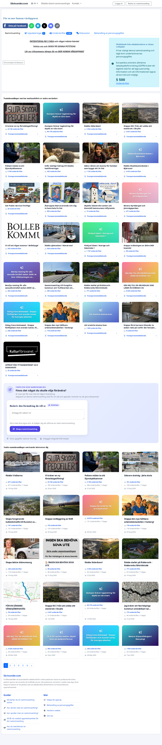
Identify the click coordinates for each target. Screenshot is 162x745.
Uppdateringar (35, 33)
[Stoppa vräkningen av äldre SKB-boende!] (140, 240)
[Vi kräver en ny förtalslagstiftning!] (22, 120)
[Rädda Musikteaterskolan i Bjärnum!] (140, 161)
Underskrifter (61, 33)
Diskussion (84, 33)
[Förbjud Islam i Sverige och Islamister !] (101, 240)
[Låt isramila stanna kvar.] (101, 319)
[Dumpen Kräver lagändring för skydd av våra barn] (61, 121)
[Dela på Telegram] (38, 25)
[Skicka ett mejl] (50, 25)
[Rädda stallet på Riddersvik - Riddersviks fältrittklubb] (101, 280)
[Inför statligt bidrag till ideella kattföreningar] (61, 161)
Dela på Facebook (17, 25)
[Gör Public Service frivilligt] (22, 199)
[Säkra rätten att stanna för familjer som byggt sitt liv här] (101, 161)
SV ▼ (36, 3)
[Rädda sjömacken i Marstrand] (61, 239)
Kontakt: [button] (76, 3)
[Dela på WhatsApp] (31, 25)
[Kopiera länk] (57, 25)
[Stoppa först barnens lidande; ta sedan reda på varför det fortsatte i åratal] (140, 320)
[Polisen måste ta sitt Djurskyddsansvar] (22, 161)
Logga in (119, 4)
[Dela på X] (44, 25)
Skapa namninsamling (26, 429)
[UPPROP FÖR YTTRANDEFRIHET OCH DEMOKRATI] (22, 360)
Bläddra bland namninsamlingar (55, 3)
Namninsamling (12, 33)
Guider (7, 695)
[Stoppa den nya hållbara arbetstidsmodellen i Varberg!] (61, 320)
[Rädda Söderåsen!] (101, 120)
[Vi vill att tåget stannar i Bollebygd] (22, 239)
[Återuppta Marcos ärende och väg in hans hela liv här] (61, 200)
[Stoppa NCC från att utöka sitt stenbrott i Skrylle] (140, 121)
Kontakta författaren (14, 62)
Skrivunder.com (19, 3)
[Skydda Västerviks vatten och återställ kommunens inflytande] (101, 200)
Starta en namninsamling (138, 4)
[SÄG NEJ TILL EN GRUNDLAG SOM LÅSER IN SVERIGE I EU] (140, 280)
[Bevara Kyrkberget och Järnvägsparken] (140, 200)
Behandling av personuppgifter (109, 33)
